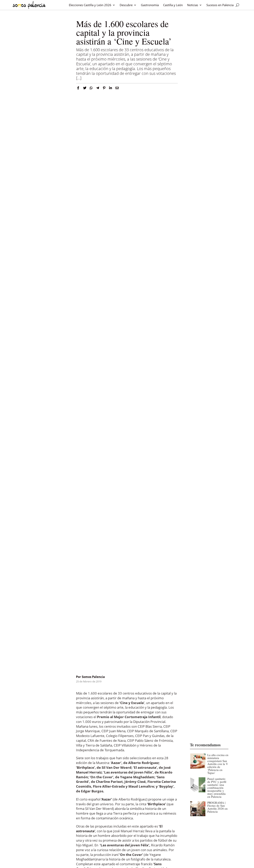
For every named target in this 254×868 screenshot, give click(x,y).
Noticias (192, 5)
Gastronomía (150, 5)
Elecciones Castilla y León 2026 (90, 5)
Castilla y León (173, 5)
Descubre (126, 5)
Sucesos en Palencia (220, 5)
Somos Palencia (93, 677)
